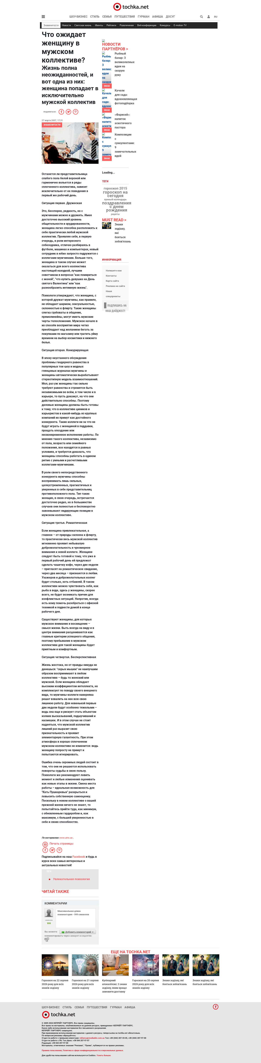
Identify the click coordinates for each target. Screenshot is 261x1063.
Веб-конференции (146, 25)
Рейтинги (111, 25)
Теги (105, 181)
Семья (107, 16)
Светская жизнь (82, 25)
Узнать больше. (104, 1055)
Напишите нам (114, 270)
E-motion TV (180, 25)
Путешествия (125, 16)
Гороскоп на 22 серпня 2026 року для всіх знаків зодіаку (55, 984)
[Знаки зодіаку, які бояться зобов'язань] (106, 225)
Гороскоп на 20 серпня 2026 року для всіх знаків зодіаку (145, 984)
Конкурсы (165, 25)
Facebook (78, 856)
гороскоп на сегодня (115, 194)
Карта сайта (112, 281)
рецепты (115, 214)
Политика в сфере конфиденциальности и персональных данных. (93, 1050)
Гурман (143, 16)
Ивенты (99, 25)
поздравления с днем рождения (116, 206)
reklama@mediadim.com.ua (92, 1038)
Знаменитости (51, 25)
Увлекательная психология (71, 879)
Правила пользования (52, 1050)
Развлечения (127, 25)
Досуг (170, 16)
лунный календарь (115, 199)
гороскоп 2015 (115, 188)
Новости (66, 25)
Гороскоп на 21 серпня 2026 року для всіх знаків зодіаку (85, 984)
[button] (208, 17)
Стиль (94, 16)
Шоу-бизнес (78, 16)
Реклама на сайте (115, 286)
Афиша (157, 16)
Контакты (111, 275)
